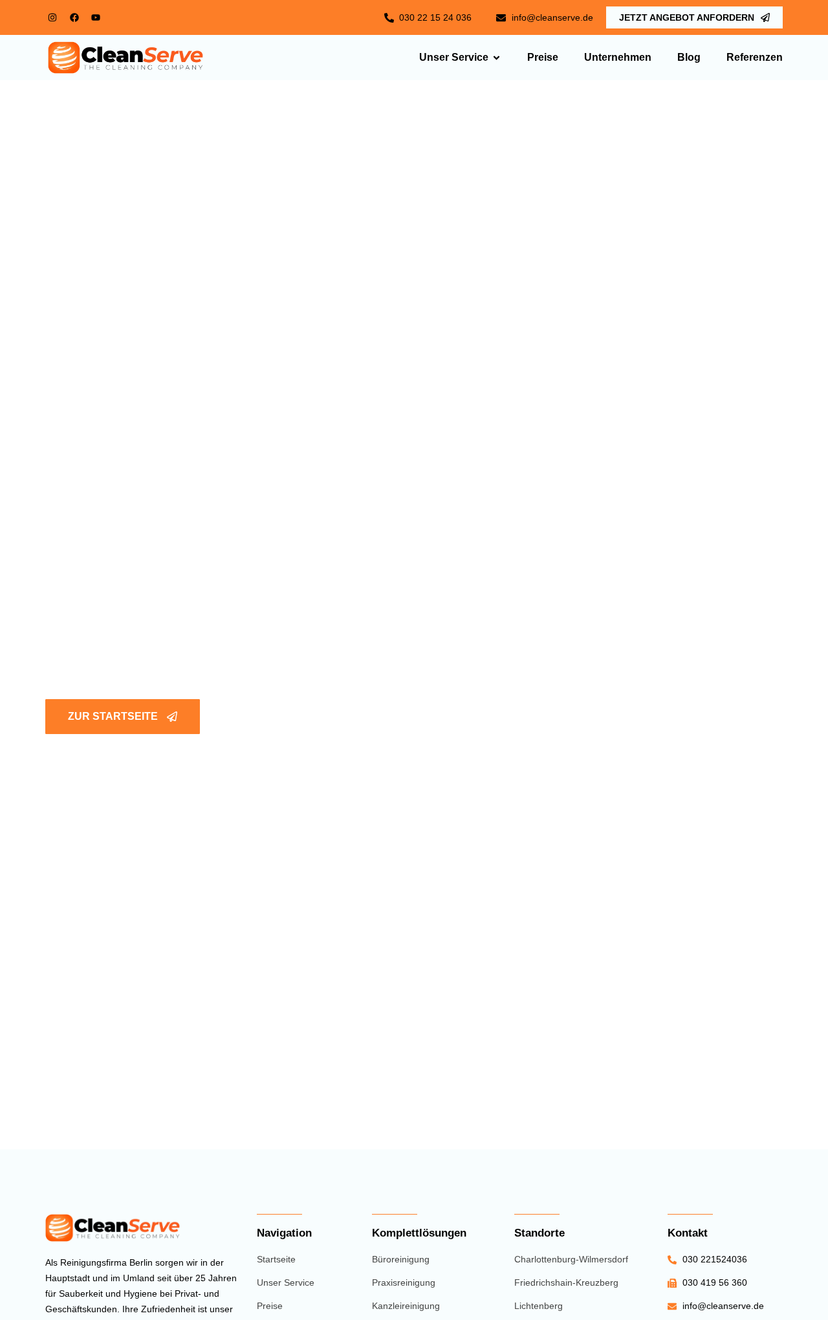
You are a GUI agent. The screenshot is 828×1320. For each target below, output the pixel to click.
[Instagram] (52, 17)
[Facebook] (74, 17)
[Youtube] (96, 17)
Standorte (539, 1233)
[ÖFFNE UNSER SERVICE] (496, 58)
